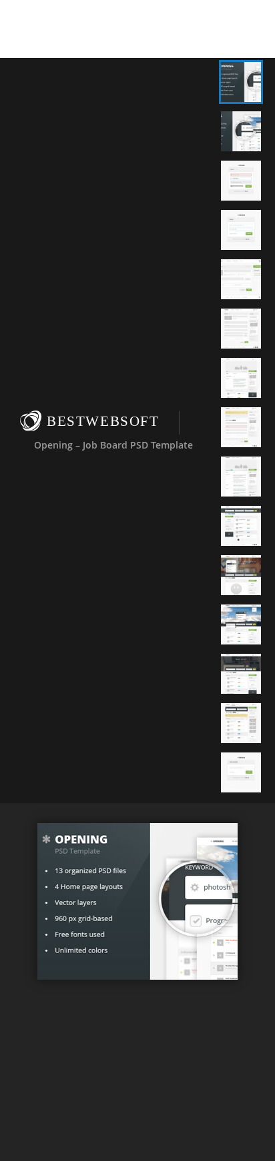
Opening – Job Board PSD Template (113, 444)
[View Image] (241, 82)
